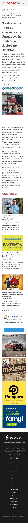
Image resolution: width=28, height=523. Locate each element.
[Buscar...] (23, 3)
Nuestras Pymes (14, 498)
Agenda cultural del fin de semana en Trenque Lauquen (12, 217)
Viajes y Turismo (14, 504)
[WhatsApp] (10, 88)
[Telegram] (15, 88)
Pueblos (14, 492)
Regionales (14, 501)
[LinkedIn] (8, 88)
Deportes (14, 475)
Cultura (13, 10)
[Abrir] (4, 3)
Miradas (14, 495)
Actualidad (14, 469)
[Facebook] (3, 88)
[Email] (22, 88)
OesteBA (6, 10)
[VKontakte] (17, 88)
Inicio (14, 466)
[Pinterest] (13, 88)
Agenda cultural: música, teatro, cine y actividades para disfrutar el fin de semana (12, 294)
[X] (6, 88)
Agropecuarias (14, 478)
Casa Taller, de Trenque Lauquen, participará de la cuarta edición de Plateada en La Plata (12, 255)
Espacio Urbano (14, 472)
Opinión (14, 507)
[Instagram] (11, 458)
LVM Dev (18, 519)
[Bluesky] (20, 88)
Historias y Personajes (14, 484)
